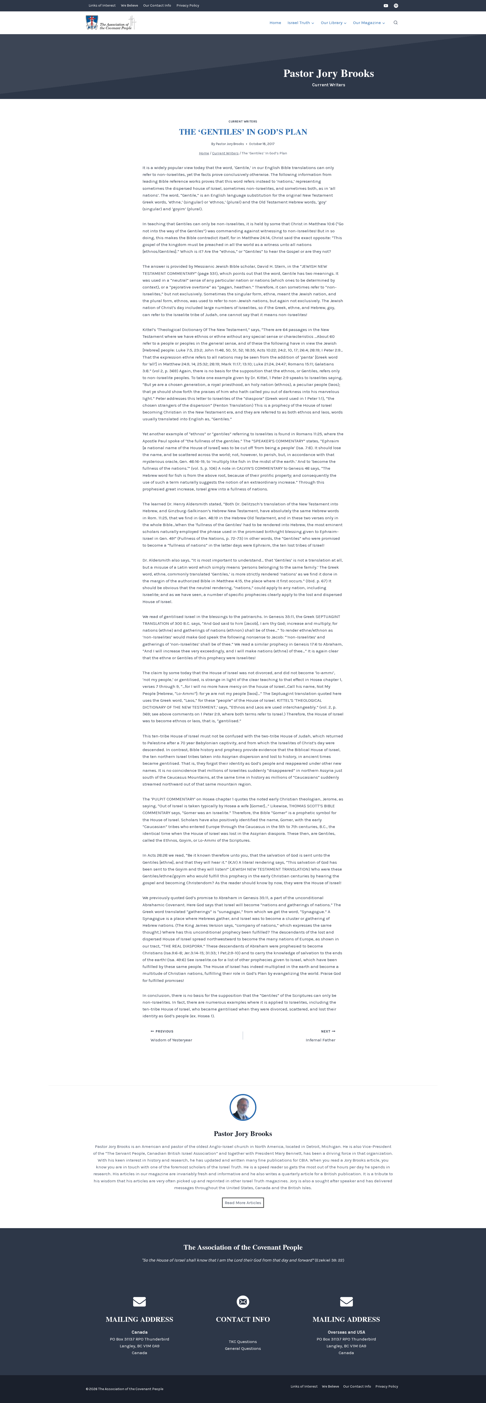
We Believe (129, 5)
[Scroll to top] (473, 1388)
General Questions (243, 1348)
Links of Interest (102, 5)
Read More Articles (243, 1202)
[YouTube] (386, 6)
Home (275, 22)
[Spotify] (396, 6)
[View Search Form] (395, 22)
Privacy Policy (187, 5)
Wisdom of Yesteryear (171, 1036)
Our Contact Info (157, 5)
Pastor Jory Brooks (230, 144)
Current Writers (243, 121)
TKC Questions (243, 1341)
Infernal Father (320, 1036)
